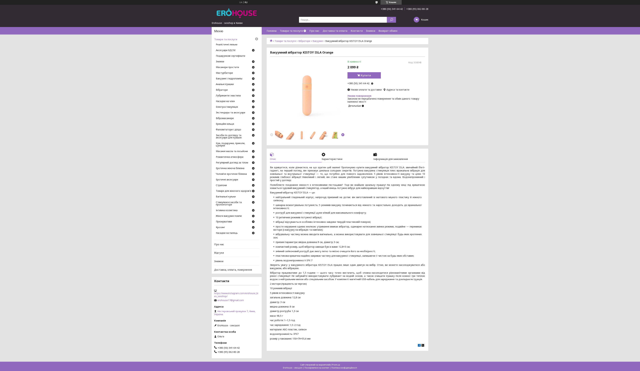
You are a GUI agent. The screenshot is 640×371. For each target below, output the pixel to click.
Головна (271, 30)
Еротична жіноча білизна (230, 168)
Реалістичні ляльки (226, 44)
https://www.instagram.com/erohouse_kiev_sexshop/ (236, 295)
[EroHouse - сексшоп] (237, 13)
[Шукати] (391, 20)
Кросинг (220, 227)
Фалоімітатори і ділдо (228, 129)
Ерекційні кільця (225, 124)
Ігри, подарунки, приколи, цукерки (230, 144)
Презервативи (224, 221)
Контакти (357, 30)
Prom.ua (336, 364)
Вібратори (304, 41)
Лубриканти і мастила (228, 95)
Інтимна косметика (227, 210)
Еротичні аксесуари (227, 179)
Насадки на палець (227, 233)
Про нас (314, 30)
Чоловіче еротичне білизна (231, 174)
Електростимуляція (227, 107)
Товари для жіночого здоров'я (233, 191)
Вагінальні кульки (226, 196)
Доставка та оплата (335, 30)
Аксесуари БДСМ (225, 50)
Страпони (221, 185)
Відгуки (219, 252)
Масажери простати (227, 67)
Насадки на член (225, 101)
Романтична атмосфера (229, 157)
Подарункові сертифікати (230, 56)
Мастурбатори (224, 73)
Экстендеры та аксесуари (230, 112)
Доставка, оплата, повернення (233, 269)
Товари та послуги (291, 30)
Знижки (370, 30)
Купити (366, 75)
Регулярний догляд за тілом (232, 162)
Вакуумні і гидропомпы (229, 78)
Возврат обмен (387, 30)
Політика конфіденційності (344, 367)
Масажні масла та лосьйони (232, 151)
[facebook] (419, 345)
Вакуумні (317, 41)
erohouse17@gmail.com (231, 300)
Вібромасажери (225, 118)
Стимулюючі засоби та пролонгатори (229, 203)
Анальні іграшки (225, 84)
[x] (423, 345)
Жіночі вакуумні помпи (229, 216)
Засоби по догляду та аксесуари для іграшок (229, 136)
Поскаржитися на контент (316, 367)
